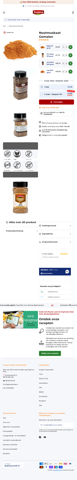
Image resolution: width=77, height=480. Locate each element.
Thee (41, 374)
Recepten (42, 401)
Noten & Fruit (43, 379)
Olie (40, 388)
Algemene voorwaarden (11, 427)
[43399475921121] (70, 55)
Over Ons (6, 422)
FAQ (4, 418)
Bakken (41, 392)
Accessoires (43, 396)
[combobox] (38, 19)
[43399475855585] (70, 63)
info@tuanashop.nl (54, 297)
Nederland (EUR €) (12, 466)
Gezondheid (43, 383)
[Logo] (38, 12)
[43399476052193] (70, 72)
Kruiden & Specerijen (46, 370)
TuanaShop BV (57, 470)
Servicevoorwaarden (10, 449)
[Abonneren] (71, 425)
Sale (40, 405)
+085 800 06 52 (53, 292)
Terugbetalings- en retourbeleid (14, 436)
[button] (44, 40)
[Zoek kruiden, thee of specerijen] (5, 19)
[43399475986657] (70, 47)
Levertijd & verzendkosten (12, 440)
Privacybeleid (7, 431)
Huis (4, 26)
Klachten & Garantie (10, 445)
